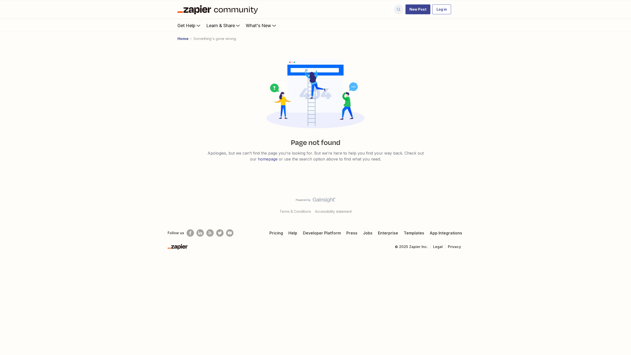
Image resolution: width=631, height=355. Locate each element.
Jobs (367, 233)
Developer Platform (322, 233)
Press (351, 233)
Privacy (454, 247)
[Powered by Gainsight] (315, 201)
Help (292, 233)
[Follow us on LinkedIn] (200, 233)
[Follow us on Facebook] (190, 233)
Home (183, 38)
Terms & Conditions (295, 211)
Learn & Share (220, 25)
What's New (258, 25)
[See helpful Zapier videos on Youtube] (229, 233)
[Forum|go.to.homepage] (218, 9)
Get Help (186, 25)
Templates (414, 233)
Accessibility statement (333, 211)
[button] (417, 9)
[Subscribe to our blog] (210, 233)
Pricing (276, 233)
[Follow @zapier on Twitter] (220, 233)
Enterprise (388, 233)
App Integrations (446, 233)
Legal (438, 247)
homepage (268, 159)
